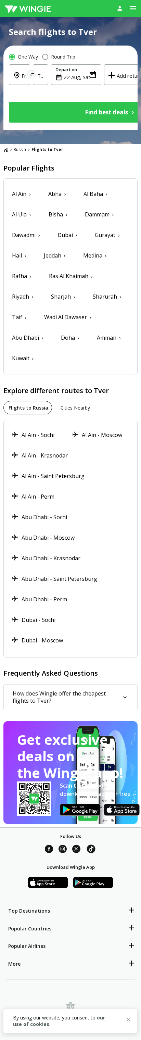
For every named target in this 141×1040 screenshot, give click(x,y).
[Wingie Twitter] (76, 850)
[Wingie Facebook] (49, 850)
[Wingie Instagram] (63, 850)
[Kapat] (128, 1020)
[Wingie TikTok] (91, 850)
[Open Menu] (132, 8)
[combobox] (80, 77)
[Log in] (120, 8)
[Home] (5, 149)
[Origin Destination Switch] (31, 75)
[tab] (27, 407)
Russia (20, 149)
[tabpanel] (70, 538)
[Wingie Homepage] (28, 8)
